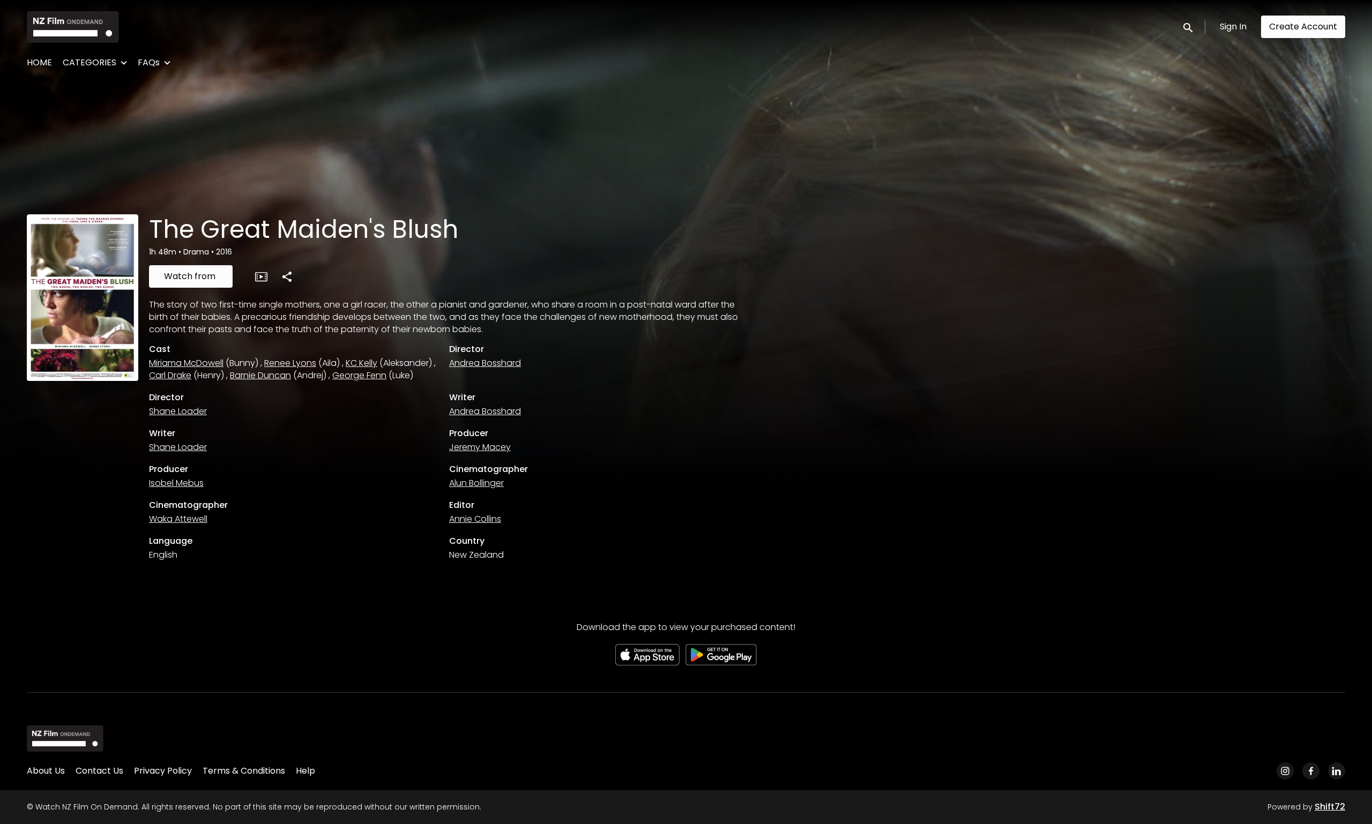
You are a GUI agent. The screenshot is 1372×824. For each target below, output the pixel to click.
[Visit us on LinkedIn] (1336, 771)
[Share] (286, 276)
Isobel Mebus (176, 483)
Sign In (1233, 26)
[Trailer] (261, 276)
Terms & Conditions (244, 771)
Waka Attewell (178, 519)
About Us (46, 771)
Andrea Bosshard (485, 363)
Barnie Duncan (260, 375)
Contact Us (99, 771)
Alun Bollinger (476, 483)
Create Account (1303, 26)
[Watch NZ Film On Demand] (65, 738)
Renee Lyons (290, 363)
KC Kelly (361, 363)
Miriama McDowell (186, 363)
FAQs (149, 62)
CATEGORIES (89, 62)
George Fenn (359, 375)
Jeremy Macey (480, 447)
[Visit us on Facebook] (1310, 771)
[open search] (1188, 26)
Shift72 (1330, 806)
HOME (39, 62)
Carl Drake (170, 375)
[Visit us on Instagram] (1285, 771)
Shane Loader (178, 411)
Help (305, 771)
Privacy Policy (163, 771)
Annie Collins (475, 519)
